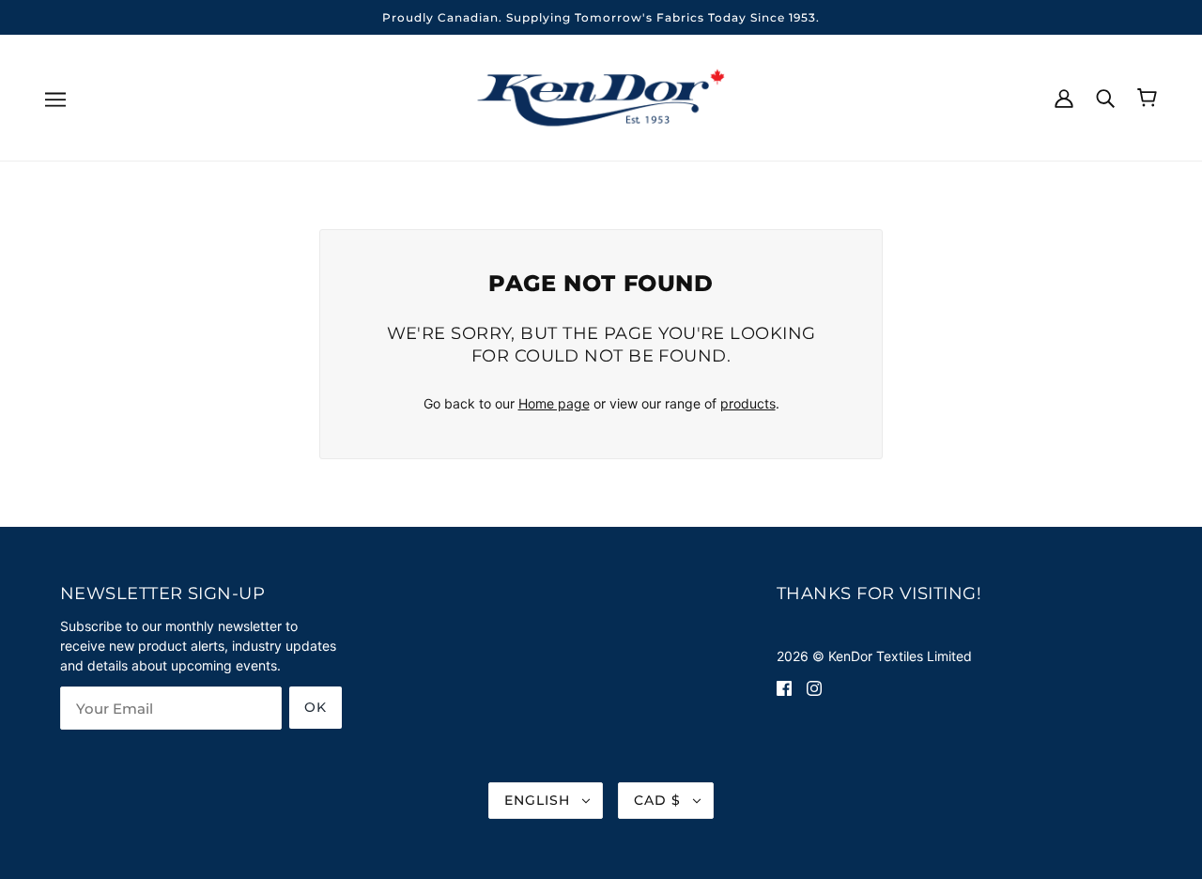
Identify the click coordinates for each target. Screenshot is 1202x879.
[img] (784, 687)
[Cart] (1147, 97)
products (748, 403)
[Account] (1064, 96)
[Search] (1105, 96)
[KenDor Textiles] (601, 96)
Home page (554, 403)
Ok (315, 707)
